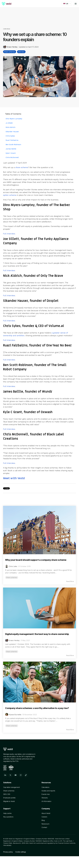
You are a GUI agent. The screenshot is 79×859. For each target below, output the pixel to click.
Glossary (45, 798)
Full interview (9, 234)
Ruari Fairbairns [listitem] (12, 140)
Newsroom (45, 824)
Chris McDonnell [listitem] (12, 157)
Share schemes (9, 52)
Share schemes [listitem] (11, 577)
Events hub (46, 794)
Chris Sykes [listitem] (10, 136)
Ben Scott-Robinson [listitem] (13, 144)
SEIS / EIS (6, 794)
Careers (44, 817)
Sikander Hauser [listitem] (12, 132)
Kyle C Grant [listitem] (11, 153)
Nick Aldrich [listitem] (10, 127)
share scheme (21, 167)
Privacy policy (8, 852)
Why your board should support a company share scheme (35, 560)
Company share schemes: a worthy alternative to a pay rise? (37, 708)
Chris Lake (13, 566)
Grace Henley (12, 47)
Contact (44, 827)
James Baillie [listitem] (11, 149)
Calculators (45, 787)
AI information (46, 801)
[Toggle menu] (75, 4)
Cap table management (11, 787)
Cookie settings (20, 852)
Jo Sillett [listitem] (9, 123)
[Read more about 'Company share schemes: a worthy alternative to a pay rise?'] (39, 682)
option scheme (9, 195)
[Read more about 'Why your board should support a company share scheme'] (39, 530)
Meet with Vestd (14, 478)
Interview (21, 52)
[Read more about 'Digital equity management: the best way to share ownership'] (39, 608)
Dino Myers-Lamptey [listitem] (14, 119)
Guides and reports (48, 791)
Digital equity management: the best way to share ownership (37, 634)
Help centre (7, 813)
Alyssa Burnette (15, 715)
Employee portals (9, 798)
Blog (43, 820)
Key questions (8, 817)
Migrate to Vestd (9, 801)
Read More (70, 581)
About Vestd (46, 813)
